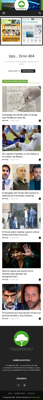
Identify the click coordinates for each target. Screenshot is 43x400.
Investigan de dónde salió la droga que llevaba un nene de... (19, 116)
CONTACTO (31, 393)
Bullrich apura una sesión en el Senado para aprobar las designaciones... (17, 274)
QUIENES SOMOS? (19, 393)
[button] (40, 31)
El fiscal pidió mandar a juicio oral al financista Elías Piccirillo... (20, 233)
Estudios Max (35, 397)
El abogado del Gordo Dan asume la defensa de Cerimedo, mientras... (20, 194)
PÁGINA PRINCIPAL (28, 71)
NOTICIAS (5, 120)
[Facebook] (18, 385)
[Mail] (24, 385)
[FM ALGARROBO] (21, 5)
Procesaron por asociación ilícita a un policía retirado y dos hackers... (21, 314)
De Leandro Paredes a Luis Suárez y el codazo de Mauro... (20, 155)
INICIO (10, 393)
